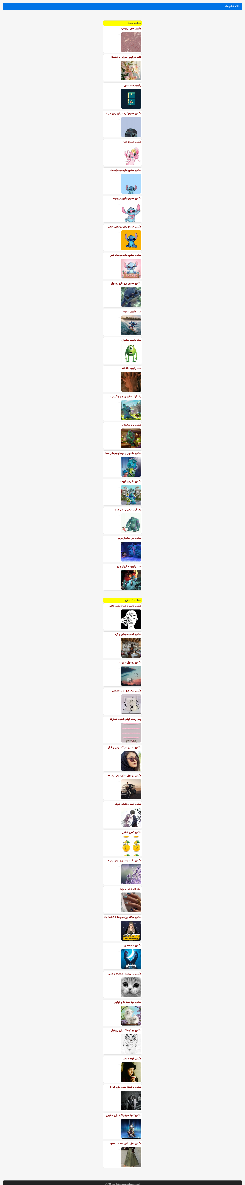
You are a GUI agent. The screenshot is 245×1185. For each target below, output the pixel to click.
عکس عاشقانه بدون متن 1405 (125, 1087)
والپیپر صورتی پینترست (129, 29)
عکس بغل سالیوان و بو (129, 538)
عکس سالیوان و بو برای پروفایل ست (122, 453)
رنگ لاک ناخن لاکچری (130, 889)
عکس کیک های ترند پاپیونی (126, 691)
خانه (237, 6)
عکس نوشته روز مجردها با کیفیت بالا (122, 917)
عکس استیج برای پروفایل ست (125, 170)
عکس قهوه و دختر (131, 1059)
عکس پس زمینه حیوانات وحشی (124, 974)
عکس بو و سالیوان (131, 425)
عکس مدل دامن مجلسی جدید (125, 1144)
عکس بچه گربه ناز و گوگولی (127, 1002)
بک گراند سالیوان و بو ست (128, 510)
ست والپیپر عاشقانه (131, 368)
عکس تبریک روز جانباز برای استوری (123, 1115)
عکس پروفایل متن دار (130, 662)
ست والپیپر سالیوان (131, 340)
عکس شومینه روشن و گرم (128, 634)
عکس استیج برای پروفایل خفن (125, 255)
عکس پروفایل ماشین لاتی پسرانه (124, 776)
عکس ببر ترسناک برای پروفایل (126, 1030)
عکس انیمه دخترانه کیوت (128, 804)
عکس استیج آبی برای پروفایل (126, 283)
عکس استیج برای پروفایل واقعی (124, 227)
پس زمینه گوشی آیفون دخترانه (125, 719)
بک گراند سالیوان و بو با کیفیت (125, 396)
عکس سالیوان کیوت (131, 481)
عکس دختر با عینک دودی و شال (124, 747)
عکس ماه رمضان (132, 945)
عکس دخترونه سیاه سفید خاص (125, 606)
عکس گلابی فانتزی (131, 832)
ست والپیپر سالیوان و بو (129, 566)
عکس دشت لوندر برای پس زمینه (124, 860)
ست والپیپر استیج (132, 312)
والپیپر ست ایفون (132, 85)
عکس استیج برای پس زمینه (127, 198)
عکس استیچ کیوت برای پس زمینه (123, 113)
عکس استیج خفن (132, 142)
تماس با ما (229, 6)
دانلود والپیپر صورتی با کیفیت (126, 57)
